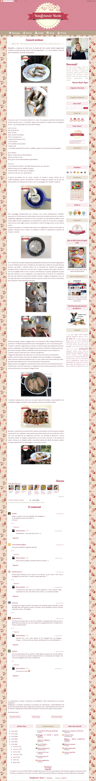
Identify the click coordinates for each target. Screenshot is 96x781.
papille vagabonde (69, 748)
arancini (68, 355)
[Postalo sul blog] (34, 500)
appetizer (80, 353)
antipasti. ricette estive (74, 351)
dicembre (16, 747)
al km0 (78, 339)
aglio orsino (78, 335)
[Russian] (81, 172)
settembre (16, 754)
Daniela (14, 514)
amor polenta (76, 347)
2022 (13, 742)
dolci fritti (41, 44)
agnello (86, 335)
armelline (74, 355)
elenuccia (15, 603)
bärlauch (68, 360)
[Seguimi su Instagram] (75, 119)
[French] (71, 172)
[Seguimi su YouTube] (83, 119)
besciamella (69, 362)
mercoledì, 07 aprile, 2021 (59, 651)
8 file (68, 335)
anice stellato (84, 347)
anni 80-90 (74, 349)
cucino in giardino (69, 752)
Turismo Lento (68, 735)
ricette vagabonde (43, 760)
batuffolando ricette (78, 360)
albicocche (85, 341)
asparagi (85, 355)
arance (86, 353)
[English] (67, 172)
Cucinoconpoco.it (42, 756)
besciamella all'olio (78, 362)
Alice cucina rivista (82, 343)
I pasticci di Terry (42, 752)
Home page (16, 33)
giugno (15, 762)
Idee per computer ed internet (73, 731)
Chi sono (29, 33)
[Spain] (78, 172)
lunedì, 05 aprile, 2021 (60, 513)
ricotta (58, 44)
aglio (72, 335)
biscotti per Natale (76, 366)
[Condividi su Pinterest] (38, 500)
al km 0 (70, 338)
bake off (81, 359)
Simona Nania (20, 531)
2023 (13, 739)
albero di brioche (76, 341)
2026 (13, 731)
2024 (13, 736)
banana (86, 359)
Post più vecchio (57, 717)
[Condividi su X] (36, 500)
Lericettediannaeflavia (19, 545)
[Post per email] (30, 500)
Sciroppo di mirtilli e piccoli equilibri (47, 735)
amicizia (68, 347)
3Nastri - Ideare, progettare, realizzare (74, 739)
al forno (85, 336)
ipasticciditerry (17, 618)
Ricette (52, 33)
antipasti (83, 348)
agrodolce (75, 336)
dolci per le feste (48, 44)
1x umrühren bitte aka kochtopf (47, 731)
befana (86, 360)
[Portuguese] (85, 172)
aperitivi (68, 353)
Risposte (16, 527)
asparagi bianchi (70, 357)
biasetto (86, 362)
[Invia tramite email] (33, 500)
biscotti (78, 364)
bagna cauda (75, 359)
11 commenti (25, 44)
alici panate (69, 345)
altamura (75, 345)
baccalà (83, 357)
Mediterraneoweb (69, 744)
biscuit (84, 366)
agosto (15, 757)
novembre (16, 749)
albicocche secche (71, 343)
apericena (85, 351)
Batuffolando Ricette (16, 771)
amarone (85, 345)
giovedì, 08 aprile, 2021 (58, 668)
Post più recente (15, 717)
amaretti (80, 345)
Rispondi (12, 523)
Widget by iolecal (61, 496)
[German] (74, 172)
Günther (14, 651)
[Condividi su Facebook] (37, 500)
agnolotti (68, 336)
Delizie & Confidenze (43, 740)
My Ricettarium (17, 572)
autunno (77, 357)
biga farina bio (71, 364)
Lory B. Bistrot (42, 744)
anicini (68, 349)
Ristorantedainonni (43, 748)
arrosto (80, 355)
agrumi (81, 336)
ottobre (15, 752)
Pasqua (54, 44)
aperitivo (74, 353)
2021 (13, 744)
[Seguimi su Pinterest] (79, 119)
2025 (13, 734)
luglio (15, 760)
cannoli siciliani (34, 44)
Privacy (63, 33)
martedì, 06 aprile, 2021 (59, 544)
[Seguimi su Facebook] (71, 119)
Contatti (40, 33)
